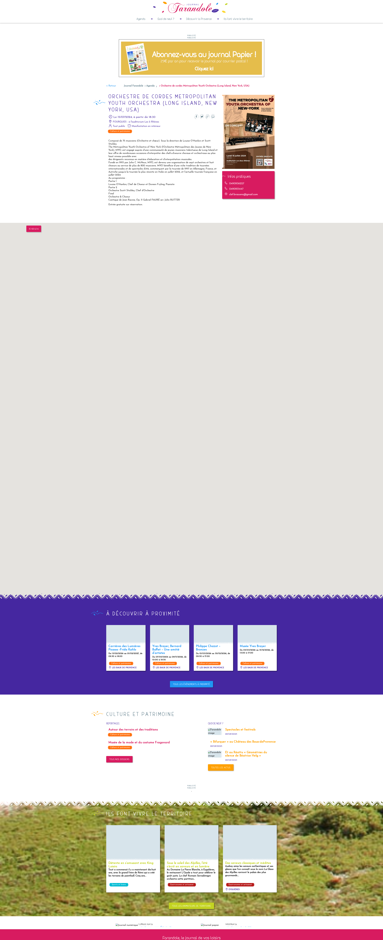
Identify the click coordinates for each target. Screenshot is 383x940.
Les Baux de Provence (124, 668)
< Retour (111, 86)
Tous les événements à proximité (191, 684)
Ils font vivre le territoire (238, 19)
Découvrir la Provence (199, 19)
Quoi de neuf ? (166, 19)
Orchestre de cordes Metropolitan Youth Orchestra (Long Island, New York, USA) (205, 86)
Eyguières (234, 889)
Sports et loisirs (119, 885)
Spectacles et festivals (240, 729)
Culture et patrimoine (120, 131)
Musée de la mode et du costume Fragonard (139, 742)
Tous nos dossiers (119, 759)
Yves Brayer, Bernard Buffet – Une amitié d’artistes (166, 650)
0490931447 (236, 189)
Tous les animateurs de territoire (191, 905)
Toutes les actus (220, 767)
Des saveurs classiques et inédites (248, 863)
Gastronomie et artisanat (182, 885)
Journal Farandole (133, 86)
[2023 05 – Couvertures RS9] (191, 58)
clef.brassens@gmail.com (243, 194)
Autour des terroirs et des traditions (133, 729)
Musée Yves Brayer (253, 646)
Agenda (140, 19)
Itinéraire (34, 228)
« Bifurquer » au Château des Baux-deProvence (243, 741)
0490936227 (236, 183)
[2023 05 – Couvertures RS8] (191, 791)
